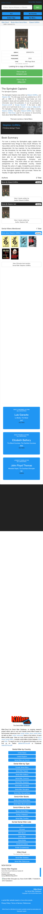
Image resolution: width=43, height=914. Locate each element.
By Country (33, 14)
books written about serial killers (31, 733)
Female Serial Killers (22, 767)
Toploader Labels (21, 911)
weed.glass (35, 909)
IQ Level (22, 829)
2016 (40, 739)
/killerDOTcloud (6, 745)
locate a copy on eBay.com (30, 107)
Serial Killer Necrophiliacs (22, 793)
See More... (32, 18)
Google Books (19, 105)
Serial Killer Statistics (22, 858)
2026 (6, 741)
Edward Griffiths (34, 22)
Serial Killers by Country (22, 760)
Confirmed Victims (22, 844)
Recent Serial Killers (22, 811)
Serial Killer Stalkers (22, 775)
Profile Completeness (22, 848)
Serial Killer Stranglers (22, 789)
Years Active (22, 840)
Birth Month (22, 833)
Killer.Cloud (6, 2)
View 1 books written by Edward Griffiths (21, 199)
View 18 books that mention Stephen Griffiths (21, 264)
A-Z (11, 14)
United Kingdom (22, 756)
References (27, 903)
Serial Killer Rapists (22, 771)
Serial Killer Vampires (22, 782)
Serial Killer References (22, 861)
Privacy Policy (6, 903)
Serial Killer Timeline (22, 818)
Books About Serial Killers (19, 22)
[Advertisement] (21, 339)
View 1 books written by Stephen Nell (21, 221)
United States (22, 753)
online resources (17, 735)
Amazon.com (21, 73)
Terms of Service (16, 903)
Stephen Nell (6, 97)
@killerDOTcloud (23, 743)
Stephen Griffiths (7, 111)
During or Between (22, 815)
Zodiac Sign (11, 18)
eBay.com (21, 81)
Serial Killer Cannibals (22, 786)
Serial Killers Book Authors (22, 804)
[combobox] (17, 7)
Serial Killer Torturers (22, 778)
